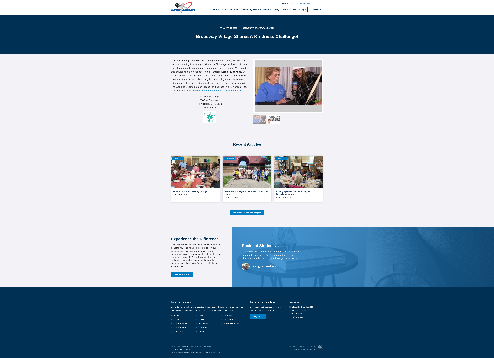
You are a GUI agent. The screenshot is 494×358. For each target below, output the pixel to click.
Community (178, 158)
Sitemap (312, 346)
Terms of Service (213, 352)
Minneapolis (204, 323)
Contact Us (182, 346)
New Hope (203, 327)
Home (173, 346)
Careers (303, 346)
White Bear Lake (231, 323)
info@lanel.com (297, 317)
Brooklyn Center (181, 323)
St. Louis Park (230, 319)
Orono (201, 331)
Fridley (202, 319)
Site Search (208, 346)
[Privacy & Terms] (320, 347)
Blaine (176, 319)
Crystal (202, 315)
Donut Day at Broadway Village (190, 191)
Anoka (176, 315)
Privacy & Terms (195, 346)
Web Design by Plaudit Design (304, 349)
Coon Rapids (179, 331)
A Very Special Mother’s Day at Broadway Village (293, 193)
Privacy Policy (202, 352)
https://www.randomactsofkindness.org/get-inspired (214, 90)
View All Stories (281, 246)
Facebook (292, 346)
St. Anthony (229, 315)
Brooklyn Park (180, 327)
